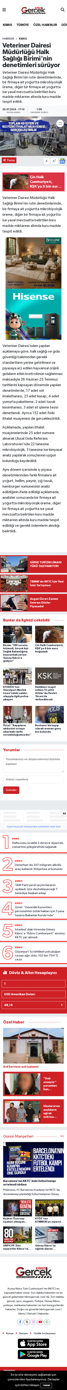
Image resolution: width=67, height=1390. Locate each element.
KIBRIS (7, 25)
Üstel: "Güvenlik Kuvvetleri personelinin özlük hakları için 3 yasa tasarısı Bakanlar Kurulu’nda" (39, 911)
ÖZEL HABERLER (45, 25)
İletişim (23, 1333)
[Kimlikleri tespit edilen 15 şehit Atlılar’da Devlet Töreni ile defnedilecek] (49, 676)
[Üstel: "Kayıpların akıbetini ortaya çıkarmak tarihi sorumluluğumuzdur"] (17, 714)
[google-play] (33, 1355)
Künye (10, 1333)
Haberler (8, 38)
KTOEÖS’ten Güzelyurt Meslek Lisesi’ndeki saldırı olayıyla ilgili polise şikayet (15, 693)
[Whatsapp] (47, 1322)
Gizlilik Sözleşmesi (45, 1333)
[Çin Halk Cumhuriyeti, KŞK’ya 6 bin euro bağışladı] (49, 634)
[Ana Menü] (4, 10)
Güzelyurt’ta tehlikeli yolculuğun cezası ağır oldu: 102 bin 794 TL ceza (37, 955)
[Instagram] (34, 1322)
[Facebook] (20, 1322)
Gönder (11, 790)
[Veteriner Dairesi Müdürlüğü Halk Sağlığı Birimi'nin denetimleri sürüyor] (33, 136)
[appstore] (33, 1344)
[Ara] (63, 10)
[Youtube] (40, 1322)
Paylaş (11, 160)
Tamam (46, 1385)
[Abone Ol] (62, 161)
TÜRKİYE (22, 25)
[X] (27, 1322)
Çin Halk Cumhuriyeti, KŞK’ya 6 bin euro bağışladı (49, 648)
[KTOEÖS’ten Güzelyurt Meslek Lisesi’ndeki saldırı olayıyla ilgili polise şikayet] (17, 676)
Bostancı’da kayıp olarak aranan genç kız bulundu (48, 728)
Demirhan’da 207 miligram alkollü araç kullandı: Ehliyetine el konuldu (38, 867)
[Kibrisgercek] (33, 10)
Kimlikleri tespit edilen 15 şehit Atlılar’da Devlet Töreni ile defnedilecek (46, 693)
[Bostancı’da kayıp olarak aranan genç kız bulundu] (49, 714)
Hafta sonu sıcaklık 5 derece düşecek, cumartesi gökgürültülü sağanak (38, 845)
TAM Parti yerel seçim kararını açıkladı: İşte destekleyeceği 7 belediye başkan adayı (36, 889)
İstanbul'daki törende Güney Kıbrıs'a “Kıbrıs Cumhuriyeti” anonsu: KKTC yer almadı (40, 933)
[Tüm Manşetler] (62, 1136)
